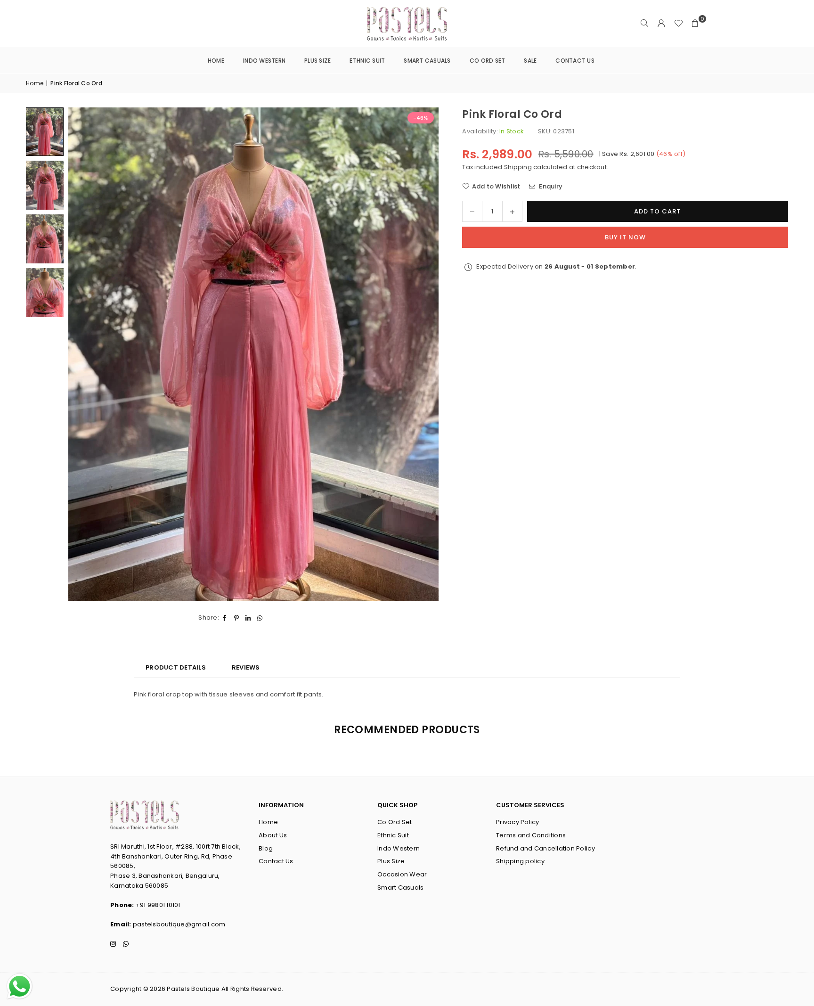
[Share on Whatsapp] (260, 618)
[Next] (419, 354)
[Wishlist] (678, 23)
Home (216, 61)
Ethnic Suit (367, 61)
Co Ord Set (487, 61)
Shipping (518, 166)
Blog (266, 848)
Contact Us (574, 61)
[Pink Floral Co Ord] (44, 131)
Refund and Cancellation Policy (545, 848)
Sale (530, 61)
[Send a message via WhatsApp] (19, 986)
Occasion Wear (402, 874)
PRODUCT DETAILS (176, 667)
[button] (695, 23)
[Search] (644, 23)
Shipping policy (520, 861)
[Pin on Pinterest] (236, 618)
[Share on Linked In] (248, 618)
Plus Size (317, 61)
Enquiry (549, 185)
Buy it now (625, 237)
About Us (273, 835)
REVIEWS (246, 667)
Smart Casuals (427, 61)
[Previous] (87, 354)
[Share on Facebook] (224, 618)
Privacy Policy (517, 822)
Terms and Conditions (531, 835)
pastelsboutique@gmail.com (179, 924)
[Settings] (661, 23)
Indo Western (264, 61)
